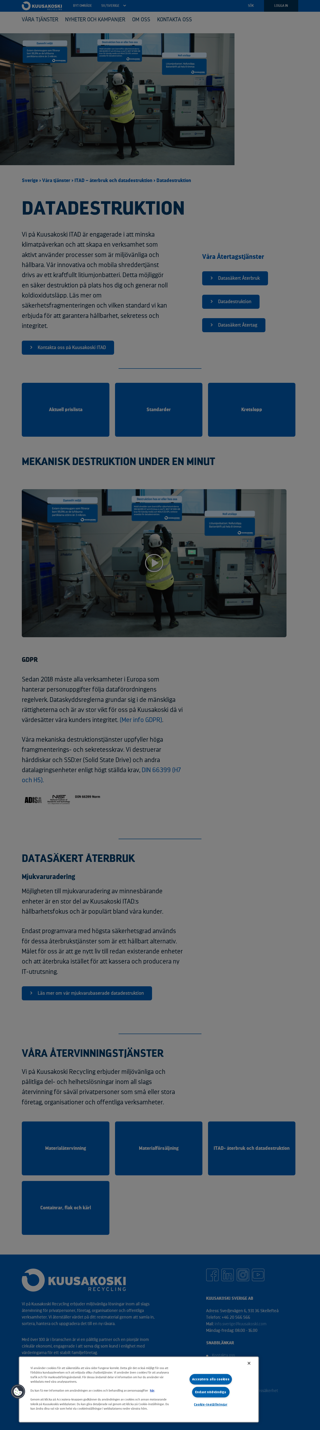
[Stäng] (249, 1363)
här (152, 1390)
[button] (18, 1391)
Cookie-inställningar (210, 1404)
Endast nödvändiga (210, 1392)
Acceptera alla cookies (211, 1379)
